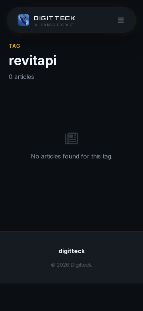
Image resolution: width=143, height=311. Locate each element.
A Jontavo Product (54, 25)
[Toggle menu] (121, 20)
